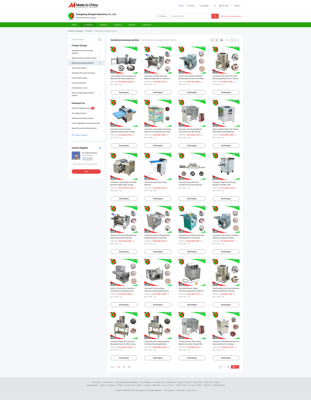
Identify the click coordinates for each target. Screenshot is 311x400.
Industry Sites (171, 382)
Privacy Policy (191, 390)
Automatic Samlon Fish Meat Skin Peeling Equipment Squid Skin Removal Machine (157, 237)
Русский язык (130, 385)
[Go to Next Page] (237, 40)
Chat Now (88, 159)
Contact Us (147, 25)
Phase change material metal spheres (83, 94)
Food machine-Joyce (79, 88)
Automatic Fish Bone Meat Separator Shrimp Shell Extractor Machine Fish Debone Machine (156, 291)
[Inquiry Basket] (215, 5)
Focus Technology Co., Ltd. (140, 390)
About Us (103, 25)
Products (89, 25)
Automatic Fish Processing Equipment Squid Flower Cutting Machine (122, 131)
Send (86, 171)
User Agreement (169, 390)
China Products (108, 382)
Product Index (197, 382)
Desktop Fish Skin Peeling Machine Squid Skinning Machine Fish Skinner (123, 237)
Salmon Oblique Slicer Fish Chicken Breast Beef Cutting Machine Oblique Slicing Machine (226, 131)
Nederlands (156, 385)
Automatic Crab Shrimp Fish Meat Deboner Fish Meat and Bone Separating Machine (225, 237)
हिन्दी (184, 385)
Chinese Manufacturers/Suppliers (127, 382)
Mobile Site (208, 382)
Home (74, 25)
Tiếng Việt (207, 385)
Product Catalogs (80, 135)
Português (111, 385)
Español (102, 385)
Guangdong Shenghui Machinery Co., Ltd (96, 14)
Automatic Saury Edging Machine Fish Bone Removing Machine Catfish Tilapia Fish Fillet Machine (156, 344)
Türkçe (199, 385)
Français (120, 385)
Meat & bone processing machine (84, 58)
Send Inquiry (124, 92)
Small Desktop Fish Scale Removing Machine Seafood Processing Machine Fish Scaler (226, 291)
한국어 (171, 385)
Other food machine (79, 68)
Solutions (117, 25)
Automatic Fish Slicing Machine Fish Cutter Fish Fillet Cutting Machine (190, 131)
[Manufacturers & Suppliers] (83, 5)
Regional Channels (184, 382)
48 (129, 367)
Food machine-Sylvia (79, 78)
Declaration (180, 390)
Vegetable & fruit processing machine (82, 51)
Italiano (139, 385)
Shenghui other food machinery (83, 73)
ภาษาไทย (191, 385)
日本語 (178, 385)
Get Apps (225, 5)
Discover (132, 25)
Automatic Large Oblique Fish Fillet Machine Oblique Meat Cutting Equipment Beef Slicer (123, 184)
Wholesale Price (159, 382)
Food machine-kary (79, 83)
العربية (165, 385)
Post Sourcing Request (232, 16)
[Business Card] (100, 148)
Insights (217, 382)
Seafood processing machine (82, 63)
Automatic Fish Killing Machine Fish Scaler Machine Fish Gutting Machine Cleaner (226, 344)
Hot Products (96, 382)
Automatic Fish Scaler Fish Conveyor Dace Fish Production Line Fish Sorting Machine (190, 184)
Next (234, 367)
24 (119, 367)
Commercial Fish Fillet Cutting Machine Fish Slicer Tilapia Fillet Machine (190, 344)
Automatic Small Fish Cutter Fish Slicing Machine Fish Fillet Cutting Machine (122, 344)
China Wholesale (145, 382)
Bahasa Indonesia (219, 385)
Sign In (181, 5)
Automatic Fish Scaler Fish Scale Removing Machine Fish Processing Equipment (226, 78)
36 (124, 367)
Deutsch (147, 385)
